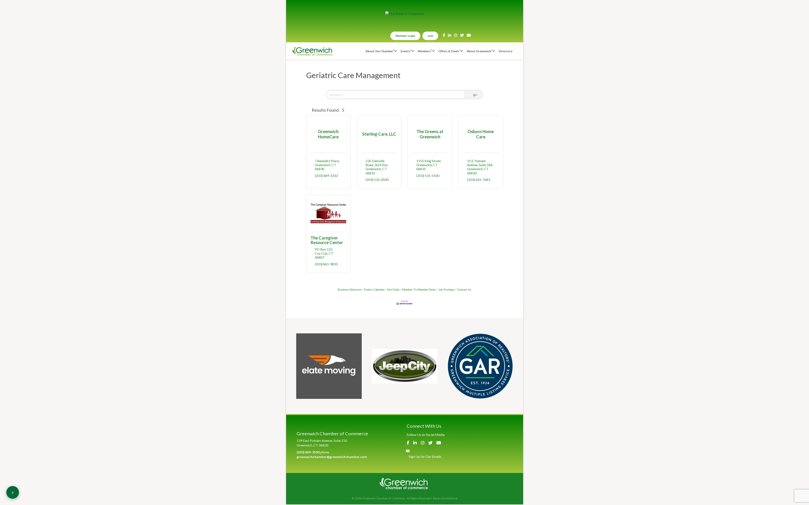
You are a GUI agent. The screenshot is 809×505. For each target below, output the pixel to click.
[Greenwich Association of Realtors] (480, 366)
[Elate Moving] (329, 366)
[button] (308, 110)
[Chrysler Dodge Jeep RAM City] (404, 366)
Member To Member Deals (419, 289)
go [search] (475, 94)
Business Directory (350, 289)
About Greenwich (479, 51)
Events (405, 51)
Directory (505, 51)
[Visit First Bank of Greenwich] (404, 13)
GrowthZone (449, 498)
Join (430, 35)
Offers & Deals (448, 51)
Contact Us (464, 289)
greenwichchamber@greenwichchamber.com (332, 457)
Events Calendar (374, 289)
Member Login (405, 35)
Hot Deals (393, 289)
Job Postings (446, 289)
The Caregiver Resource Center (327, 240)
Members (424, 51)
